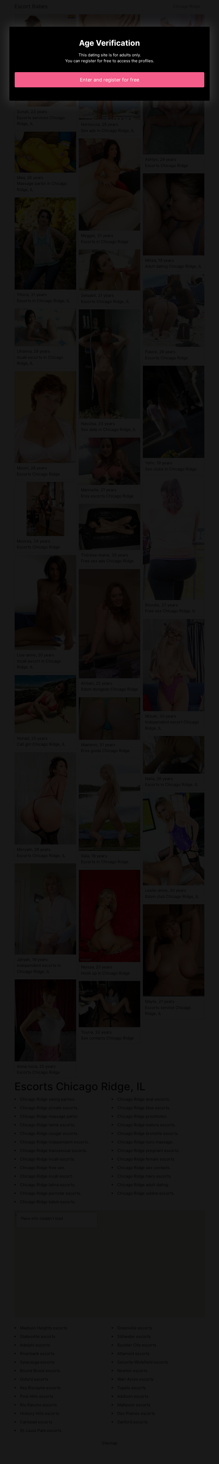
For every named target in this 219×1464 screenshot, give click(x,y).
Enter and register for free (109, 80)
